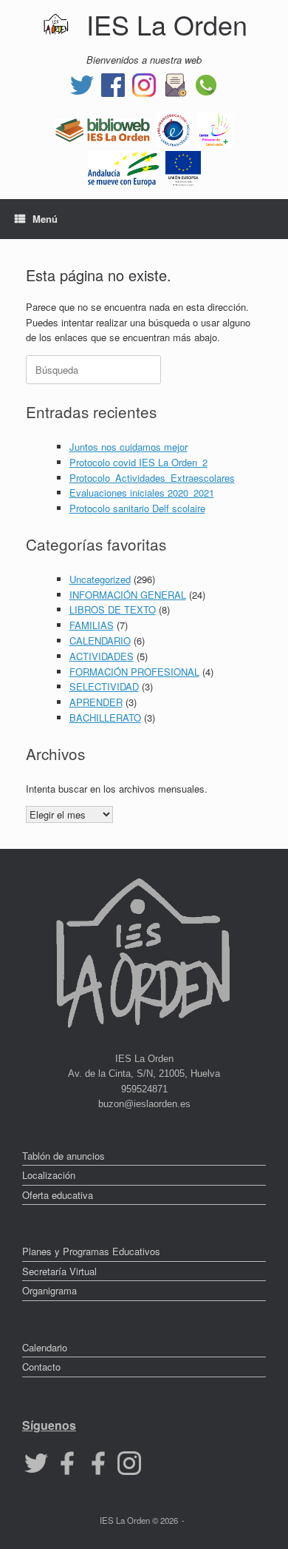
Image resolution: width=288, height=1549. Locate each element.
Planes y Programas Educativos (91, 1251)
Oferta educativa (57, 1195)
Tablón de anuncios (63, 1156)
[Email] (175, 83)
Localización (48, 1175)
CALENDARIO (100, 641)
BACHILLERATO (105, 717)
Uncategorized (100, 579)
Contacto (41, 1367)
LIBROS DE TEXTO (112, 609)
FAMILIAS (91, 625)
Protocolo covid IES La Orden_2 (138, 462)
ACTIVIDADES (101, 656)
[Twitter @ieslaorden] (82, 83)
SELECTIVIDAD (104, 686)
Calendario (44, 1347)
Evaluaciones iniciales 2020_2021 (141, 492)
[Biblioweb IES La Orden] (102, 128)
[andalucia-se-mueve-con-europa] (123, 167)
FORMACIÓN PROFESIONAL (134, 672)
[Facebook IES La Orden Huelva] (113, 83)
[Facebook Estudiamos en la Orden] (98, 1461)
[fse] (183, 167)
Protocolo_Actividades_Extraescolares (152, 478)
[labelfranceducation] (173, 128)
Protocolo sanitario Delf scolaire (137, 508)
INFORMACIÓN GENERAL (127, 595)
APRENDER (96, 702)
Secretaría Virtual (59, 1271)
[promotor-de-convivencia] (215, 128)
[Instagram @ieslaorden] (144, 83)
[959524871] (206, 83)
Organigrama (49, 1290)
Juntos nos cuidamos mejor (128, 447)
